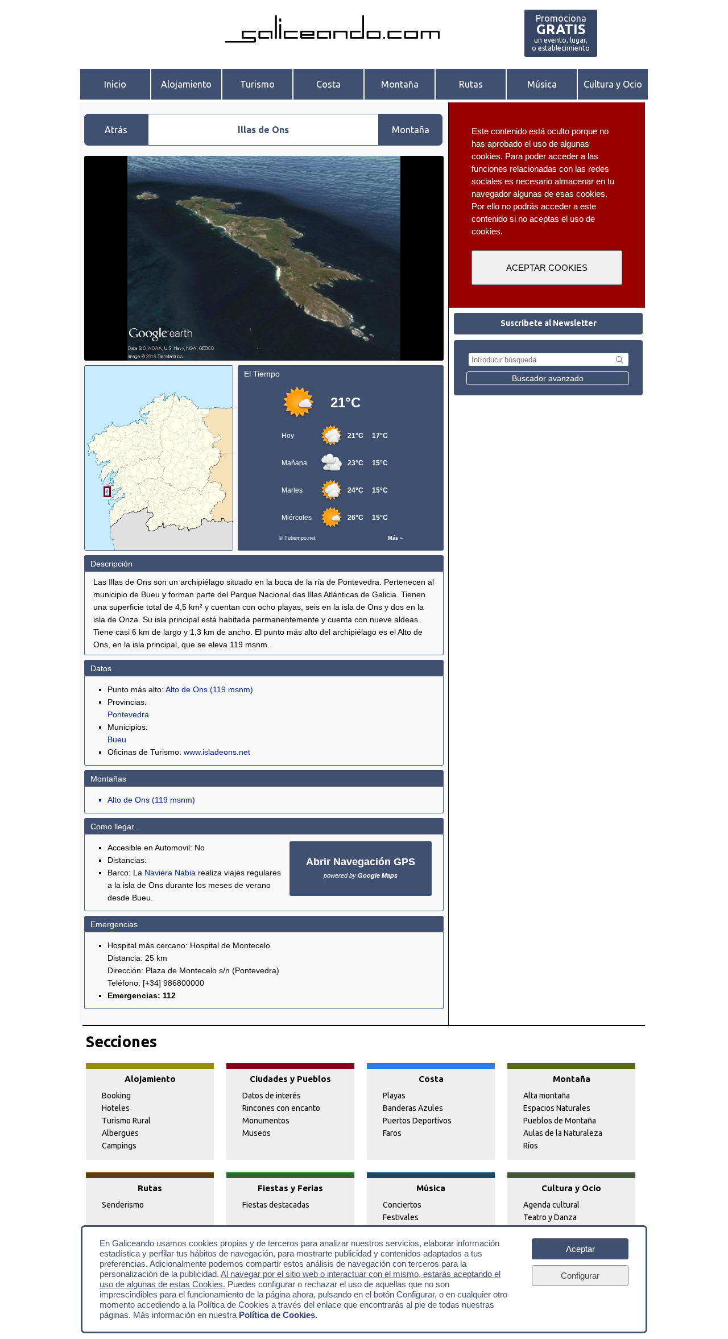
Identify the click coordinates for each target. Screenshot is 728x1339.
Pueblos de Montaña (559, 1120)
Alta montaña (546, 1095)
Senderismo (123, 1204)
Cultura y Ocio (613, 84)
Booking (116, 1095)
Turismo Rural (126, 1120)
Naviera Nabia (170, 872)
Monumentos (265, 1120)
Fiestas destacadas (275, 1204)
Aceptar (580, 1249)
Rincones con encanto (281, 1108)
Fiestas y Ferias (290, 1188)
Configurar (580, 1275)
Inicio (115, 84)
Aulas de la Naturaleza (562, 1133)
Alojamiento (186, 84)
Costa (328, 84)
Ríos (530, 1145)
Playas (394, 1095)
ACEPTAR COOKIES (547, 267)
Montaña (400, 84)
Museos (256, 1133)
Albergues (120, 1133)
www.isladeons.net (217, 752)
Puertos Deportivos (417, 1120)
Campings (119, 1145)
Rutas (471, 84)
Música (542, 84)
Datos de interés (271, 1095)
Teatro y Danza (550, 1217)
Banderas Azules (413, 1108)
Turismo (257, 84)
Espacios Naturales (556, 1108)
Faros (392, 1133)
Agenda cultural (551, 1204)
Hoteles (116, 1108)
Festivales (401, 1217)
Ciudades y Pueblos (290, 1079)
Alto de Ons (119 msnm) (209, 689)
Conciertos (402, 1204)
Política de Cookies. (278, 1315)
